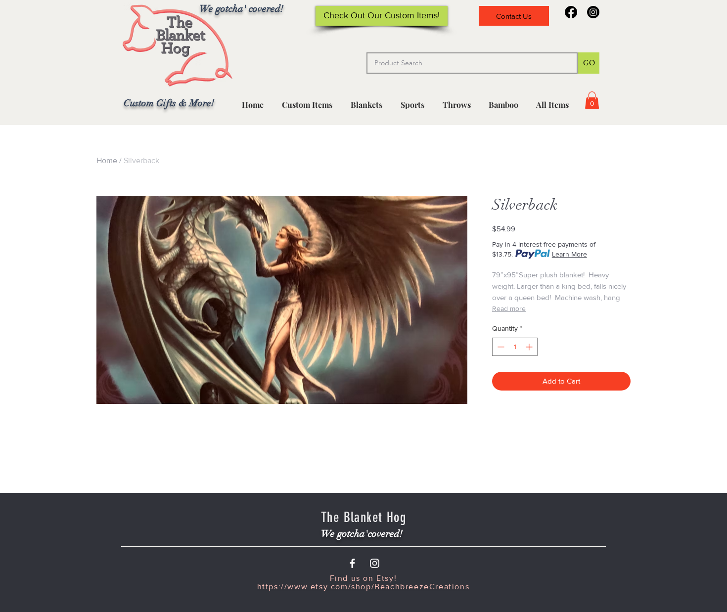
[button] (412, 100)
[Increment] (530, 346)
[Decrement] (500, 346)
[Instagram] (593, 12)
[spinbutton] (515, 346)
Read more (509, 308)
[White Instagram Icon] (374, 563)
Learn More (569, 254)
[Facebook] (571, 12)
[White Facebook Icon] (352, 563)
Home (106, 160)
